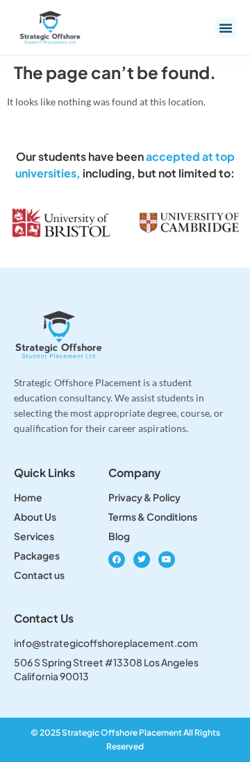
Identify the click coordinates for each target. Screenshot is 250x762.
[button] (225, 27)
